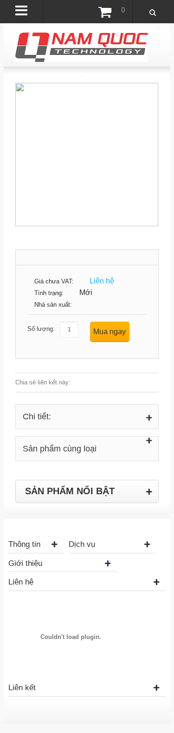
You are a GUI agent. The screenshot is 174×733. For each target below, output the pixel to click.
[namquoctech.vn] (81, 37)
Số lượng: (41, 328)
